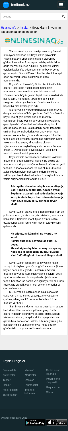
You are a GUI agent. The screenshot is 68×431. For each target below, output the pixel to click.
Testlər (7, 380)
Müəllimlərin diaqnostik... (53, 380)
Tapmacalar (31, 385)
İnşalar (24, 27)
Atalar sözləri (10, 389)
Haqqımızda (53, 387)
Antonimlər (9, 375)
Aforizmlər (30, 375)
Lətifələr (29, 380)
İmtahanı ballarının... (30, 391)
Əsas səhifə (8, 27)
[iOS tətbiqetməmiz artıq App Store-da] (56, 422)
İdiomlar (29, 370)
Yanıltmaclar (10, 394)
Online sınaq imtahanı (53, 371)
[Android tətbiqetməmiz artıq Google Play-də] (35, 422)
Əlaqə (49, 392)
